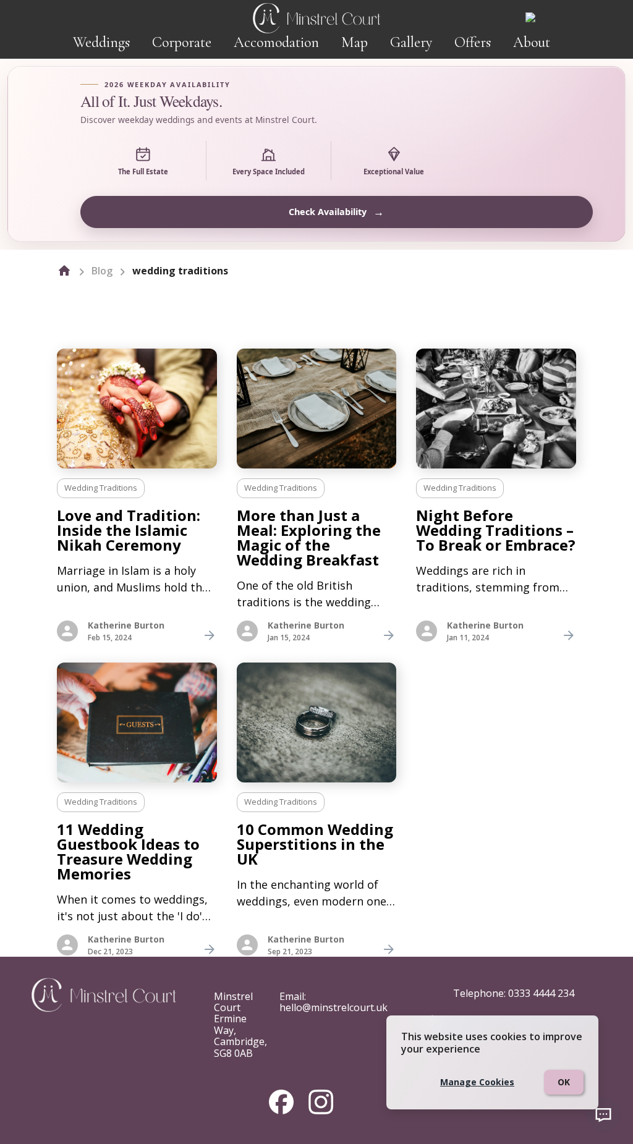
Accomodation (276, 42)
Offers (472, 42)
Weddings (101, 42)
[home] (64, 270)
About (531, 42)
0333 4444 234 (541, 993)
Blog (102, 271)
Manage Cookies (477, 1082)
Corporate (181, 42)
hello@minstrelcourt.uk (333, 1007)
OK (564, 1082)
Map (354, 42)
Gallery (411, 42)
